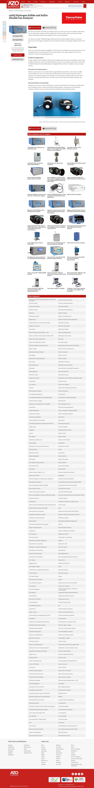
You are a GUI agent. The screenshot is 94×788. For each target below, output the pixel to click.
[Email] (4, 40)
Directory (43, 1)
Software (43, 764)
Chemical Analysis (19, 10)
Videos (43, 756)
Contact (73, 753)
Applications (59, 753)
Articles (43, 747)
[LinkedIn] (4, 26)
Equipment (44, 751)
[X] (4, 33)
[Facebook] (4, 30)
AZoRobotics (11, 747)
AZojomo (58, 756)
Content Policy (74, 762)
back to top (79, 770)
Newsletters (74, 751)
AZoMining (10, 754)
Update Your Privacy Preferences (20, 786)
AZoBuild (10, 753)
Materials (58, 751)
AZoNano (10, 745)
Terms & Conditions (76, 756)
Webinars (58, 745)
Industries (58, 754)
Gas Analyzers (28, 10)
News (42, 745)
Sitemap (73, 760)
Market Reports (60, 749)
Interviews (58, 747)
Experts (58, 760)
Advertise (73, 754)
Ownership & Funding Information (76, 765)
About (72, 745)
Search (72, 747)
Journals (43, 762)
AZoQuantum (27, 747)
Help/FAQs (58, 762)
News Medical (27, 751)
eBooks (43, 754)
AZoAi (25, 749)
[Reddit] (4, 37)
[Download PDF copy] (4, 23)
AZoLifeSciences (28, 753)
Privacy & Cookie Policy (76, 758)
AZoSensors (27, 745)
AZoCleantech (11, 749)
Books (42, 753)
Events (43, 758)
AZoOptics (10, 751)
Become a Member (75, 749)
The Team (58, 764)
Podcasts (58, 758)
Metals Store (44, 760)
